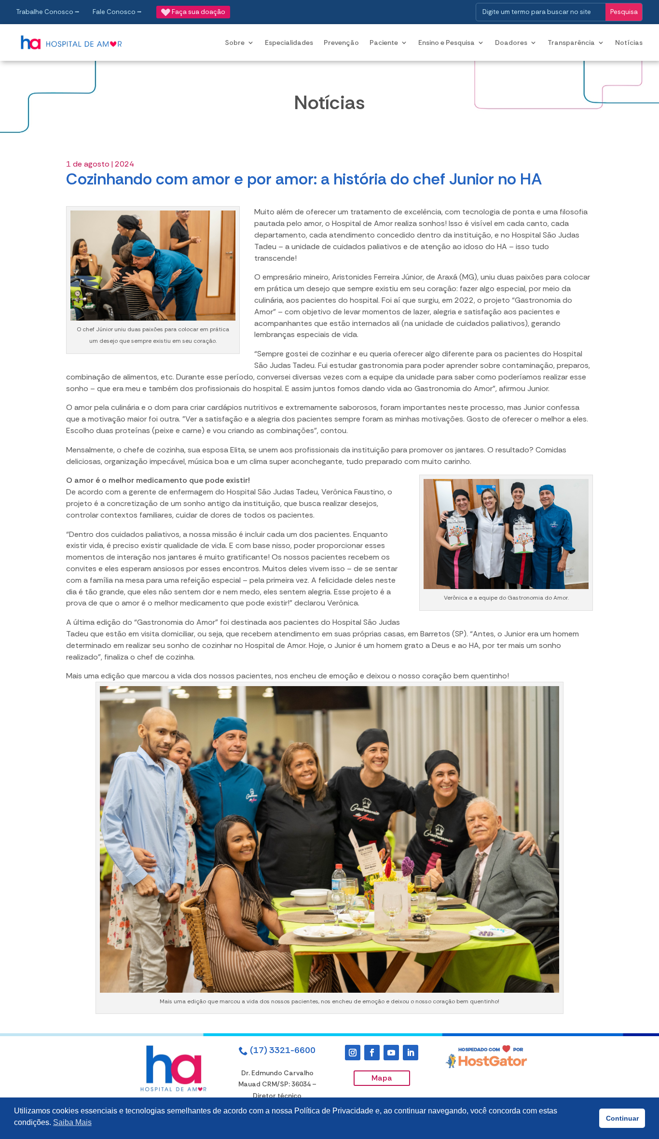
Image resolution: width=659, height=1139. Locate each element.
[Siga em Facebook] (372, 1052)
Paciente (384, 42)
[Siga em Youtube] (391, 1052)
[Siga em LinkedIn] (410, 1052)
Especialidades (289, 42)
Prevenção (341, 42)
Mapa (381, 1078)
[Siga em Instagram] (352, 1052)
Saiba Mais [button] (72, 1122)
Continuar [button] (622, 1118)
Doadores (511, 42)
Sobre (235, 42)
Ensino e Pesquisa (446, 42)
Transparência (571, 42)
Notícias (629, 42)
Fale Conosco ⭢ (117, 12)
